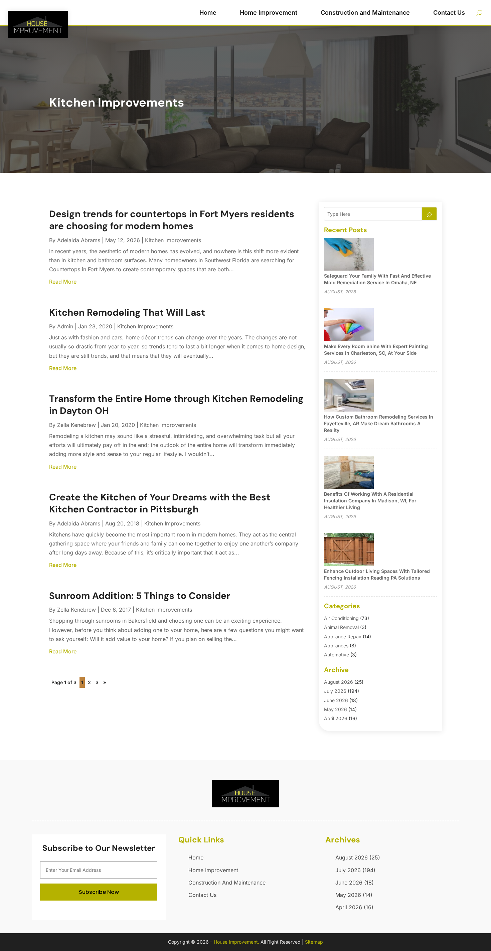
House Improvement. (236, 942)
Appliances (336, 645)
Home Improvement (268, 12)
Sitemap (314, 942)
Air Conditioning (341, 618)
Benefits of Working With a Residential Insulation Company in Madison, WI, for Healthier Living (370, 500)
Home (207, 12)
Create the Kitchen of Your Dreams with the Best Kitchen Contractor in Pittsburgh (159, 503)
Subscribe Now (99, 892)
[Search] (429, 213)
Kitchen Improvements (173, 240)
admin (65, 326)
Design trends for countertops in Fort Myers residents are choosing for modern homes (171, 220)
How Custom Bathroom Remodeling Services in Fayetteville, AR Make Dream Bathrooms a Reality (378, 423)
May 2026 (335, 709)
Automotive (336, 654)
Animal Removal (341, 627)
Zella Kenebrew (76, 425)
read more (62, 281)
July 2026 (335, 691)
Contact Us (449, 12)
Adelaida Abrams (78, 240)
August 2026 (338, 682)
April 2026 (335, 718)
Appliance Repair (342, 636)
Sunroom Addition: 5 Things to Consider (139, 596)
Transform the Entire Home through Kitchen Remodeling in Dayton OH (176, 404)
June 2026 (336, 700)
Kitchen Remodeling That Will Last (127, 312)
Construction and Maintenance (365, 12)
